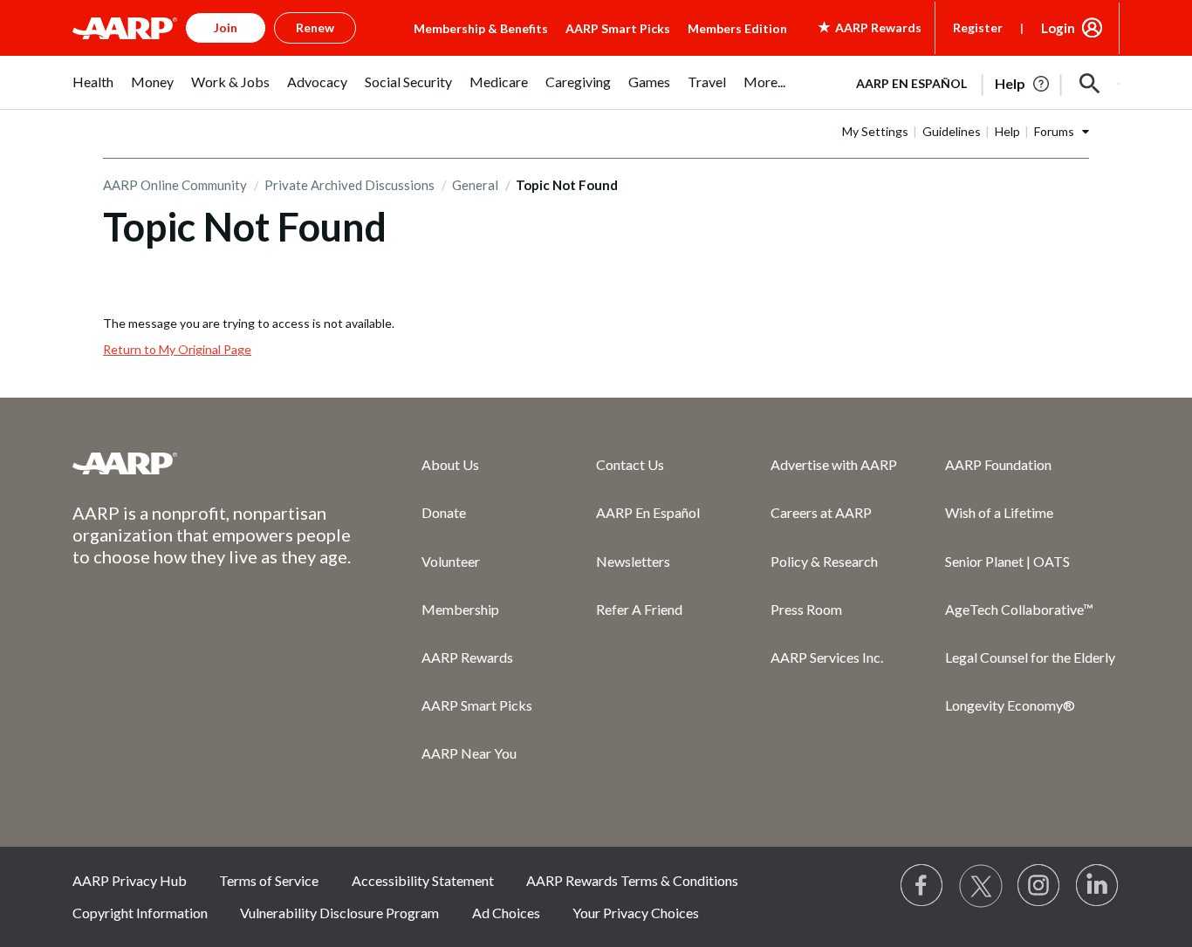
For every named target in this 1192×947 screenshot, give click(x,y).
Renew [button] (315, 27)
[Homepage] (124, 28)
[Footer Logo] (212, 463)
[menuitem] (92, 91)
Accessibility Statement (423, 880)
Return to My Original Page (177, 349)
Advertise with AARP (834, 464)
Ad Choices (506, 912)
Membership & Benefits (481, 28)
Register (978, 27)
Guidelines (951, 131)
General (475, 185)
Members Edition (737, 28)
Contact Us (630, 464)
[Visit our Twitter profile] (981, 886)
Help (1007, 131)
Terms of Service (269, 880)
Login (1058, 28)
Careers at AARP (821, 512)
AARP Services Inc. (827, 657)
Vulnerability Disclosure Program (339, 912)
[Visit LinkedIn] (1098, 886)
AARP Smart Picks (617, 28)
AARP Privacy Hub (129, 880)
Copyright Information (140, 912)
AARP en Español (911, 83)
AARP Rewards (467, 657)
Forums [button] (1054, 131)
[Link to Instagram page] (1039, 886)
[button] (1090, 84)
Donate (443, 512)
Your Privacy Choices (635, 912)
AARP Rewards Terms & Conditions (632, 880)
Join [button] (225, 27)
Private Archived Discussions (349, 185)
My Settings (875, 131)
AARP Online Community (175, 185)
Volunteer (450, 561)
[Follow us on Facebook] (922, 886)
